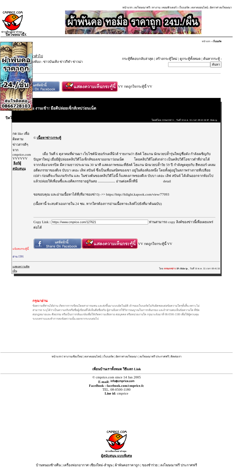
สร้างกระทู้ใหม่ (166, 59)
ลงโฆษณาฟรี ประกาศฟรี (154, 356)
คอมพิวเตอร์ (169, 7)
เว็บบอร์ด (184, 7)
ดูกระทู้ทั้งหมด (190, 59)
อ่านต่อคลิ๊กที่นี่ (127, 181)
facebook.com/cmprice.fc (125, 385)
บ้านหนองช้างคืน (48, 465)
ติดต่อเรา (176, 356)
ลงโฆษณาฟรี (142, 7)
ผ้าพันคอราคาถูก (127, 465)
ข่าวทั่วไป (36, 56)
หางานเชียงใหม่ (73, 356)
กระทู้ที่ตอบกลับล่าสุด (137, 59)
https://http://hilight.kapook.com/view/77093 (137, 194)
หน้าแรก (127, 7)
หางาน (156, 7)
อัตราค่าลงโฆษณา (221, 7)
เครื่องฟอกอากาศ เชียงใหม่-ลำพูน (87, 465)
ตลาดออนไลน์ (199, 7)
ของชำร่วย (150, 465)
